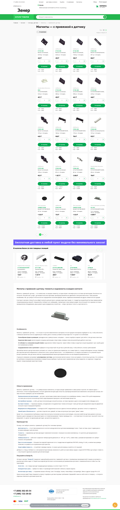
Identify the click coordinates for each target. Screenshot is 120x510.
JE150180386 (73, 267)
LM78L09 (90, 267)
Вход (95, 2)
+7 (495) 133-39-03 (19, 2)
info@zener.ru (17, 6)
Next (101, 250)
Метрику (46, 505)
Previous (98, 250)
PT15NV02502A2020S (23, 267)
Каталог (41, 2)
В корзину (44, 66)
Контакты (79, 2)
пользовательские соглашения (98, 498)
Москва (41, 5)
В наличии (43, 32)
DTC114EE (38, 267)
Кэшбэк (62, 2)
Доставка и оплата (51, 2)
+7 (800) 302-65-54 (22, 490)
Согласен (85, 505)
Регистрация (103, 2)
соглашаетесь (63, 505)
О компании (70, 2)
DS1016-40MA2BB (58, 267)
